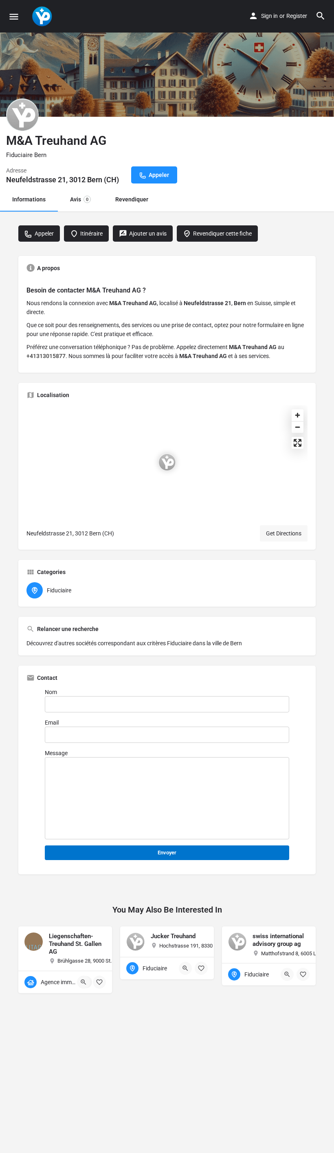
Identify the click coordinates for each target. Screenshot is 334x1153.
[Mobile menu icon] (14, 16)
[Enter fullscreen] (297, 443)
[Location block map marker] (167, 462)
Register (296, 16)
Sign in (269, 16)
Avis (79, 199)
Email (52, 722)
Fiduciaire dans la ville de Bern (204, 643)
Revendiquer (131, 199)
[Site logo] (43, 16)
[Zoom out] (297, 427)
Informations (29, 199)
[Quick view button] (83, 982)
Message (56, 753)
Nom (51, 692)
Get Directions (283, 533)
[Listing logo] (22, 114)
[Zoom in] (297, 415)
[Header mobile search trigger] (320, 16)
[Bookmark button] (99, 982)
